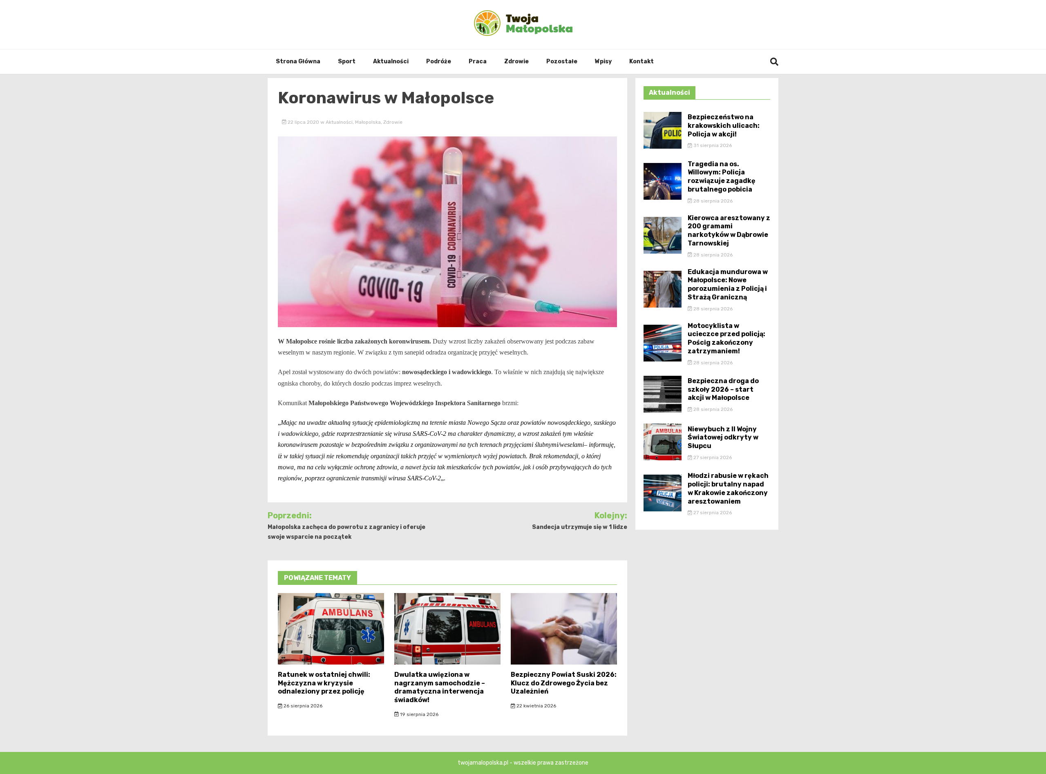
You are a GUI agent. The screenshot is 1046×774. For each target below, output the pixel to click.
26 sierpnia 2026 (302, 706)
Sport (346, 61)
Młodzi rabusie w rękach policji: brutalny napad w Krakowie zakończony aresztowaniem (728, 488)
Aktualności (391, 61)
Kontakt (641, 61)
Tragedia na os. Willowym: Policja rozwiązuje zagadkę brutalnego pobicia (721, 176)
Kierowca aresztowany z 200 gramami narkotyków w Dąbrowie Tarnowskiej (729, 230)
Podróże (438, 61)
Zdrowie (516, 61)
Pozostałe (561, 61)
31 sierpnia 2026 (712, 145)
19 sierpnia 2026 (418, 714)
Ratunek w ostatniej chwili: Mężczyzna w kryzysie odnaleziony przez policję (324, 683)
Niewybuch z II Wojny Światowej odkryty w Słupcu (723, 437)
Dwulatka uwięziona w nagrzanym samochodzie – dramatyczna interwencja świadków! (439, 687)
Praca (478, 61)
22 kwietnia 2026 (535, 706)
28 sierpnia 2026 (712, 201)
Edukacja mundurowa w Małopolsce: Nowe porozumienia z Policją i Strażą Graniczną (728, 284)
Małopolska (368, 122)
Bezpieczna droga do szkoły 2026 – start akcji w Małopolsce (723, 389)
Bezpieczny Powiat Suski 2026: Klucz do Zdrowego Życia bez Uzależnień (564, 683)
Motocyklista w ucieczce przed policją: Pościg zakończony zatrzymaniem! (726, 338)
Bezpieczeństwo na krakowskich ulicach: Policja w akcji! (724, 125)
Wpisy (603, 61)
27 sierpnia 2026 (712, 457)
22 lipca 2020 (303, 122)
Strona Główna (298, 61)
